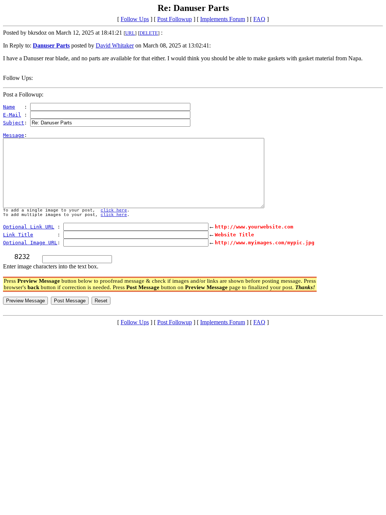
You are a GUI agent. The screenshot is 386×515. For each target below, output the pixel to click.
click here (114, 210)
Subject (13, 123)
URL (130, 33)
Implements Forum (222, 19)
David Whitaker (115, 45)
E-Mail (12, 115)
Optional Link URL (28, 227)
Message (13, 135)
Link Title (18, 235)
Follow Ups (135, 19)
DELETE (148, 33)
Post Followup (174, 19)
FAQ (259, 19)
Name (9, 107)
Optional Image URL (30, 242)
